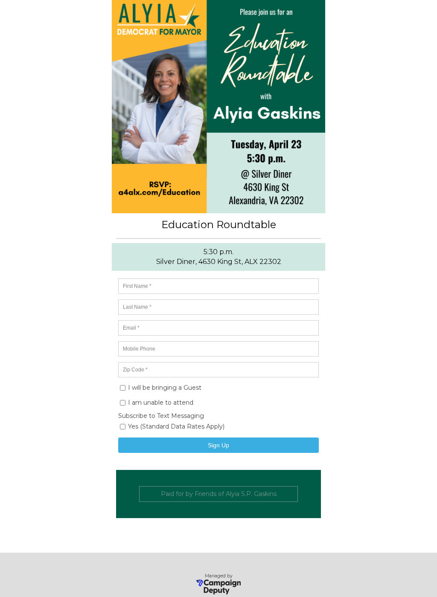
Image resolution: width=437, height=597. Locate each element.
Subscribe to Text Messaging (161, 416)
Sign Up (218, 445)
